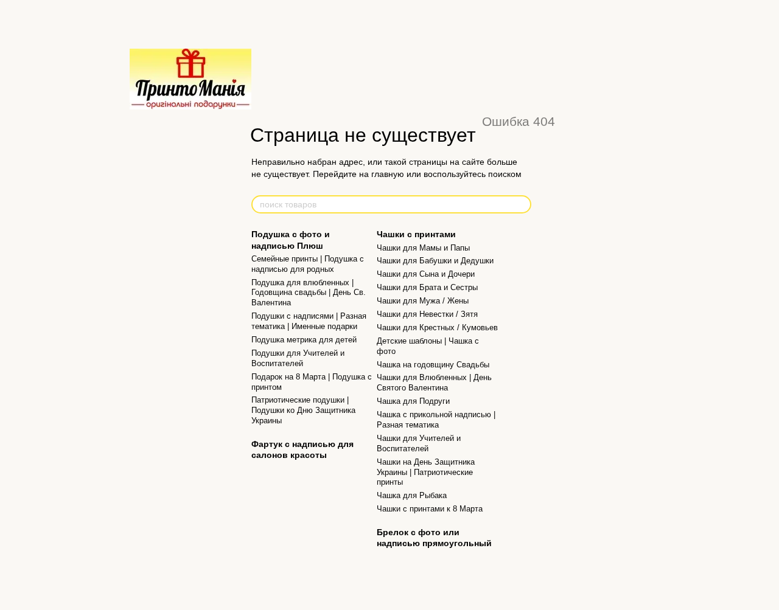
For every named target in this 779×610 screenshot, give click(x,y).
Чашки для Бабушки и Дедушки (435, 260)
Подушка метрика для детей (304, 339)
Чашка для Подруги (413, 401)
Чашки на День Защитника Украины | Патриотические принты (426, 472)
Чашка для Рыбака (412, 495)
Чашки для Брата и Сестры (427, 287)
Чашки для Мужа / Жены (423, 300)
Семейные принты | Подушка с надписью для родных (307, 264)
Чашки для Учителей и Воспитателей (419, 443)
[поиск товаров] (521, 204)
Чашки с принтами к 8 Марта (430, 508)
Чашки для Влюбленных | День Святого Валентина (434, 382)
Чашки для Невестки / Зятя (427, 314)
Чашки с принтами (416, 234)
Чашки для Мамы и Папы (423, 247)
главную (387, 174)
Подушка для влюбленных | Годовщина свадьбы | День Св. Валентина (308, 293)
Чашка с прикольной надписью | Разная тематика (436, 419)
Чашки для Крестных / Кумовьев (437, 327)
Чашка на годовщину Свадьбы (433, 364)
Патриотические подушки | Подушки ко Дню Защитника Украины (303, 410)
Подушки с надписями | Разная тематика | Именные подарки (308, 321)
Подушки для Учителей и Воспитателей (297, 358)
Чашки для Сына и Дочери (426, 274)
